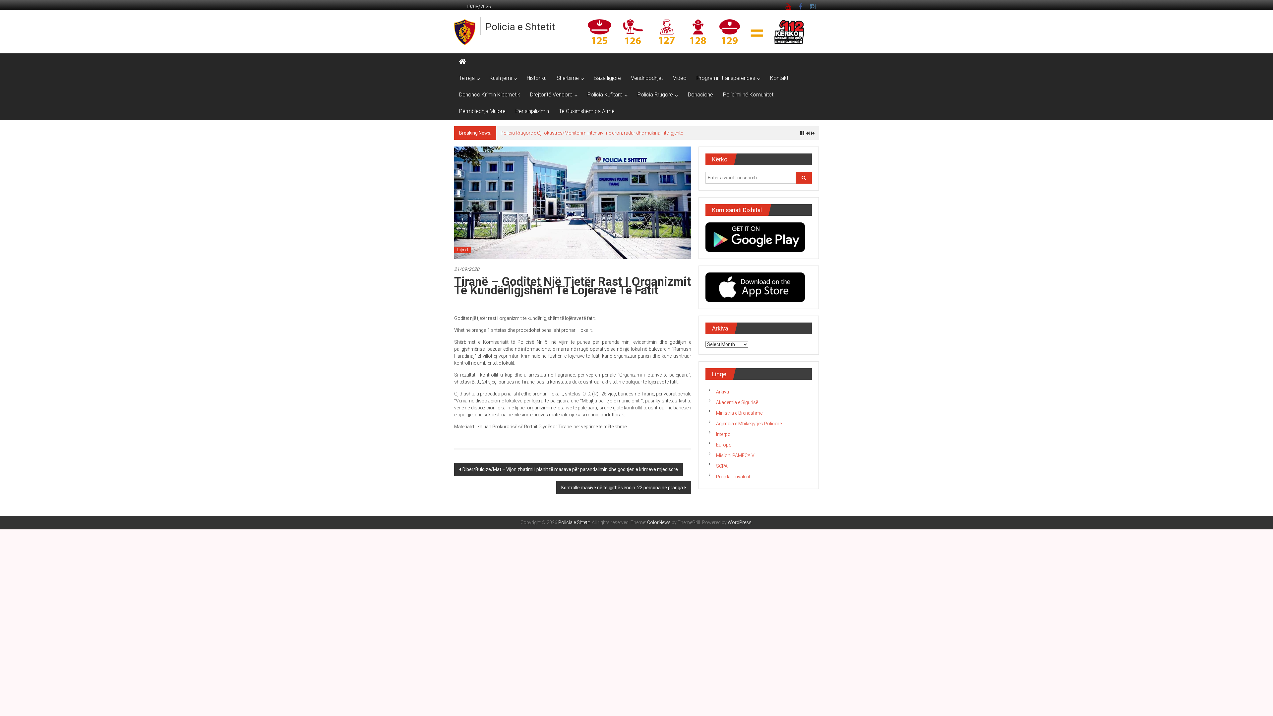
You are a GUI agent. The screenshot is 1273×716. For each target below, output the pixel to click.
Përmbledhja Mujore (482, 111)
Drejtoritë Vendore (551, 94)
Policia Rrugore (655, 94)
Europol (724, 445)
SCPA (722, 466)
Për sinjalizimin (532, 111)
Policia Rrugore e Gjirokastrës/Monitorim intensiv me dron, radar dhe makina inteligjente (592, 133)
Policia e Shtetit (520, 26)
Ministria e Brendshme (739, 413)
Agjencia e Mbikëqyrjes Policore (749, 423)
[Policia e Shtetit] (462, 61)
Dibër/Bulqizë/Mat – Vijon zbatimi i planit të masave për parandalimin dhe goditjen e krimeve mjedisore (570, 469)
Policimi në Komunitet (748, 94)
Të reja (467, 78)
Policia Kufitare (605, 94)
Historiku (537, 78)
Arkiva (722, 391)
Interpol (724, 434)
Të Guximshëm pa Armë (587, 111)
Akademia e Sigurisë (737, 402)
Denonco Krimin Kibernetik (489, 94)
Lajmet (462, 250)
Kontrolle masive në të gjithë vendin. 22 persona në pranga (622, 487)
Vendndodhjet (647, 78)
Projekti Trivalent (733, 476)
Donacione (700, 94)
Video (680, 78)
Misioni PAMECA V (735, 455)
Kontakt (779, 78)
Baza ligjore (607, 78)
